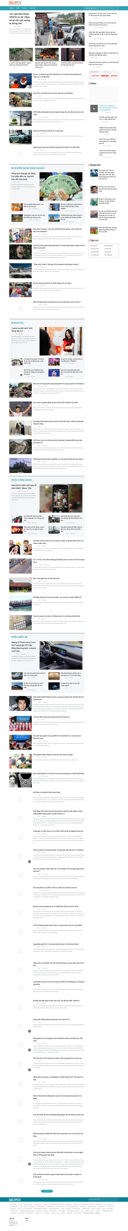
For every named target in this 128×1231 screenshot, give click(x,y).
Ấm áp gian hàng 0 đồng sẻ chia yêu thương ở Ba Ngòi (53, 755)
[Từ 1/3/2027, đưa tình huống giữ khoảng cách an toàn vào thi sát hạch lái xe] (20, 566)
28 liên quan (43, 79)
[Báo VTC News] (11, 67)
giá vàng (63, 1213)
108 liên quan (43, 250)
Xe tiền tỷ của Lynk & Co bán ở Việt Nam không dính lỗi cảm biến (33, 685)
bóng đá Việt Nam (28, 1204)
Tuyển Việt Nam (77, 1213)
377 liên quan (44, 968)
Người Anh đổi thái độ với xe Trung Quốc (48, 131)
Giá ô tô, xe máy (95, 248)
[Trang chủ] (15, 3)
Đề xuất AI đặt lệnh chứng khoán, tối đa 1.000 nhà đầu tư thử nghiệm (71, 206)
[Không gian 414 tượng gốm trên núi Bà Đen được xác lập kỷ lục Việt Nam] (20, 1044)
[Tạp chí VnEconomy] (62, 67)
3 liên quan (44, 461)
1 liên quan (72, 211)
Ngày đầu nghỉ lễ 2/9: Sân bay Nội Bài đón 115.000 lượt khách (56, 944)
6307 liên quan (100, 38)
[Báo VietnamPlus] (63, 533)
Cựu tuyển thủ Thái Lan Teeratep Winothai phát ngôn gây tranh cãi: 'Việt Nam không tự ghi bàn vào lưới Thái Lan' (107, 175)
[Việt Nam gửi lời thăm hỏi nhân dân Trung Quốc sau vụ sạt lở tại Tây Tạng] (20, 1140)
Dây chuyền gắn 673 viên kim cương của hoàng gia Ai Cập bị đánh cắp (58, 773)
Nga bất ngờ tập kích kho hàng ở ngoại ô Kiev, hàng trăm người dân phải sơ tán (46, 65)
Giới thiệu (11, 1220)
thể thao (46, 1211)
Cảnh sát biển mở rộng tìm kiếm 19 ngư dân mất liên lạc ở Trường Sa (58, 850)
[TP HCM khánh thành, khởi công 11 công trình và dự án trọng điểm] (20, 931)
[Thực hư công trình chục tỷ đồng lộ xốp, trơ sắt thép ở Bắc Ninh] (20, 622)
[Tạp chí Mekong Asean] (34, 928)
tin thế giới (39, 1211)
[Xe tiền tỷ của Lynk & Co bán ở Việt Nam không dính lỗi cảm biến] (17, 686)
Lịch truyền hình (95, 255)
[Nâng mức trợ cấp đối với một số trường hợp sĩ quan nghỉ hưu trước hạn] (20, 969)
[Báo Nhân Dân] (34, 719)
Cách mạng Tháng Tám (54, 1208)
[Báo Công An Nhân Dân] (95, 75)
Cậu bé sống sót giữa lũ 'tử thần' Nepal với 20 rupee (52, 283)
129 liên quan (34, 533)
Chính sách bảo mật (13, 1223)
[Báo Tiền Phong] (35, 79)
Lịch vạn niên (108, 248)
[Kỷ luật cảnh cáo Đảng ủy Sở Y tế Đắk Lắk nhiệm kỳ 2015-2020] (20, 912)
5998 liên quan (36, 208)
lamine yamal (110, 1206)
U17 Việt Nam (61, 1211)
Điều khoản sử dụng (13, 1222)
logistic (63, 1208)
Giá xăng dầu (108, 251)
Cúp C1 (82, 1211)
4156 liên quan (46, 564)
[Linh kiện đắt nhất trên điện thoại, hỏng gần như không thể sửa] (17, 519)
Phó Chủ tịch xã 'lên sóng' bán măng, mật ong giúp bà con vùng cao (57, 1058)
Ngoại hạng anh (60, 1206)
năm (58, 1213)
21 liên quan (44, 234)
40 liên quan (45, 702)
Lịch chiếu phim (108, 255)
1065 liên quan (44, 1157)
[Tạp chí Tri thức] (34, 133)
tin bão (53, 1213)
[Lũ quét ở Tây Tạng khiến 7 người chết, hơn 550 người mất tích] (21, 54)
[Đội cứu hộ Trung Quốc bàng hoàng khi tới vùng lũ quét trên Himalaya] (20, 390)
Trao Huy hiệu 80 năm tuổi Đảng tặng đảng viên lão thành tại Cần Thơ (58, 1115)
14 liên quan (71, 221)
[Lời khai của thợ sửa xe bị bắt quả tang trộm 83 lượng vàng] (94, 189)
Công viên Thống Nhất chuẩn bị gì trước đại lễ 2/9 (51, 1020)
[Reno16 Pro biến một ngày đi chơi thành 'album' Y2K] (61, 498)
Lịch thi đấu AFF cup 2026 (73, 1211)
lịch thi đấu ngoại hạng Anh (72, 1206)
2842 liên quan (45, 117)
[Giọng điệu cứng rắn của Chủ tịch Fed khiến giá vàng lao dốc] (17, 218)
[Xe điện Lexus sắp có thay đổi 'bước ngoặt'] (54, 686)
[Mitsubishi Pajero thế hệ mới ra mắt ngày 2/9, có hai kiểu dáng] (54, 676)
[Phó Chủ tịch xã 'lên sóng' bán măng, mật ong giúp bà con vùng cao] (20, 1064)
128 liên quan (106, 121)
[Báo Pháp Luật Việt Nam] (34, 795)
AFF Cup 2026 (13, 1204)
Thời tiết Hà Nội (76, 1208)
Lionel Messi (76, 1204)
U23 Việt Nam (46, 1213)
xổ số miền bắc (13, 1206)
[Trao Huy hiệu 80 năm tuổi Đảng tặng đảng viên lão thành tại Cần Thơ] (20, 1121)
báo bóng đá (68, 1204)
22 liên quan (99, 66)
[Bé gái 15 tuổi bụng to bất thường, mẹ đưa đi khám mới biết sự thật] (94, 202)
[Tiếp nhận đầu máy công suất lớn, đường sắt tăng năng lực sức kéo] (54, 519)
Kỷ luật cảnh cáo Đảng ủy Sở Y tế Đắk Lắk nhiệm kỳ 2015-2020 (55, 906)
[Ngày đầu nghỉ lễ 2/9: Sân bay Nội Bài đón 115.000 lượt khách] (20, 950)
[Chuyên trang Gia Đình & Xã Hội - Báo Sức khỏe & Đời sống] (13, 654)
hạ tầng (93, 1208)
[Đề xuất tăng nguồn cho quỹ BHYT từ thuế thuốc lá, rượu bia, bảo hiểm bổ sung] (20, 742)
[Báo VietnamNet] (10, 26)
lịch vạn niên (13, 1213)
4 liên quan (43, 546)
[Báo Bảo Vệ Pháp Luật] (34, 968)
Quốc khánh (69, 1213)
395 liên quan (43, 928)
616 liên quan (45, 741)
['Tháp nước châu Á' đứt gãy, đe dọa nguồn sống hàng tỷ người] (20, 270)
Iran (105, 1204)
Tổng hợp (27, 1220)
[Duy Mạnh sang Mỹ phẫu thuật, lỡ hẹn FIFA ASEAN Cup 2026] (20, 408)
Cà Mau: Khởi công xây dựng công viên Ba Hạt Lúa (51, 717)
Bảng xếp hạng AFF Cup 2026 (87, 1204)
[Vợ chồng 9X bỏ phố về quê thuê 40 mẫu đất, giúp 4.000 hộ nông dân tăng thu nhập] (20, 427)
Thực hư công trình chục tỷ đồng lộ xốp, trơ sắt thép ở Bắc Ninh (56, 616)
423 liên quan (45, 874)
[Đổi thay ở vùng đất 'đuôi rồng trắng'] (20, 798)
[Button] (117, 8)
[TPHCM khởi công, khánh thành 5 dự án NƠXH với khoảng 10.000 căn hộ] (54, 218)
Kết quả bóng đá (109, 245)
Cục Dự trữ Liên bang (27, 1208)
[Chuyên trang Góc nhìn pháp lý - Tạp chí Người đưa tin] (100, 181)
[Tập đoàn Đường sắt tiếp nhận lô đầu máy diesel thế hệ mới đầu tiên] (54, 530)
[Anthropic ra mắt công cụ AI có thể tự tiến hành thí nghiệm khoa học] (20, 837)
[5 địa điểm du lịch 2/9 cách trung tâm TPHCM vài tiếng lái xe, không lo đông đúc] (20, 988)
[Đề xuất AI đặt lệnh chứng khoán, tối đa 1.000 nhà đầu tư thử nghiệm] (54, 207)
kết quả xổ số (37, 1204)
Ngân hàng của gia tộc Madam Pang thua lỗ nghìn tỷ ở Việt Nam (56, 147)
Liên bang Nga (99, 1204)
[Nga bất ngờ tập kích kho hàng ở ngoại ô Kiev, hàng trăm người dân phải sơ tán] (47, 54)
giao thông (13, 1208)
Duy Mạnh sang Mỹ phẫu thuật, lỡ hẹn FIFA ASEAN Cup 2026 (55, 403)
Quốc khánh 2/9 (30, 1213)
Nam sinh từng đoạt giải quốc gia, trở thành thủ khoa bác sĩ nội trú (71, 372)
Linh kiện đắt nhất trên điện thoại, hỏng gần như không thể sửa (34, 518)
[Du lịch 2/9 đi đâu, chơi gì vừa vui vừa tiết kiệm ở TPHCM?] (54, 362)
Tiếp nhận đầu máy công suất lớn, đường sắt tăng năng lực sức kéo (71, 518)
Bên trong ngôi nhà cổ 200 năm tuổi (46, 578)
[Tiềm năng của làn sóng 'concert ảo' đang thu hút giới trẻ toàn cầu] (17, 530)
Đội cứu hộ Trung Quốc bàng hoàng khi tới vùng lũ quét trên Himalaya (58, 384)
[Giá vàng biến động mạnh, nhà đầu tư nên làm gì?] (17, 207)
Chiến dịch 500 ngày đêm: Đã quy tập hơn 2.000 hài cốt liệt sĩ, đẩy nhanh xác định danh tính (103, 34)
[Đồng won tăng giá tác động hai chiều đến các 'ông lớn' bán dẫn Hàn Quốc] (61, 186)
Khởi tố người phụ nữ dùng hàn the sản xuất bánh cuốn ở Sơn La (56, 302)
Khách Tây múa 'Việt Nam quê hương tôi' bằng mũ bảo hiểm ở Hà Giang (34, 372)
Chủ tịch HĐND (53, 1211)
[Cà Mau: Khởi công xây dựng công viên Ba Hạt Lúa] (20, 723)
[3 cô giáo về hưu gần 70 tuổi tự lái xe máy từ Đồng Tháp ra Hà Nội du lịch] (17, 362)
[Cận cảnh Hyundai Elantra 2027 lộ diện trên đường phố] (17, 676)
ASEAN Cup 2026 (14, 1211)
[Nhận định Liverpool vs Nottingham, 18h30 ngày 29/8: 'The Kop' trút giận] (20, 1083)
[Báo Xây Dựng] (63, 522)
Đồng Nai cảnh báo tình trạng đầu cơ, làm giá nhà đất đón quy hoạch (58, 459)
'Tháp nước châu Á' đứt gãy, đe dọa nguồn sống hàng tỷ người (56, 264)
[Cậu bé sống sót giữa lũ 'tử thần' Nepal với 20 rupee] (20, 289)
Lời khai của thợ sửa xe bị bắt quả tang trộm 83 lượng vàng (108, 189)
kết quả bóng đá (41, 1206)
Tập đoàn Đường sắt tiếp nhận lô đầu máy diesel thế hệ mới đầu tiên (71, 529)
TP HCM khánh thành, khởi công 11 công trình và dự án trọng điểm (57, 925)
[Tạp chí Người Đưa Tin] (100, 205)
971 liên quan (96, 18)
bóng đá (99, 1208)
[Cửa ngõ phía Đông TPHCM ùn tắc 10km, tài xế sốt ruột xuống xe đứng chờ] (60, 29)
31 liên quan (100, 27)
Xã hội (25, 1206)
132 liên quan (45, 405)
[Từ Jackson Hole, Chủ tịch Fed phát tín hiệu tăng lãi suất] (73, 54)
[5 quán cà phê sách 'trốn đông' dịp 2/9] (61, 341)
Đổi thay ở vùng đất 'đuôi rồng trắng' (46, 792)
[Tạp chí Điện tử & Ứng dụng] (62, 677)
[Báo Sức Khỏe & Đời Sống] (34, 741)
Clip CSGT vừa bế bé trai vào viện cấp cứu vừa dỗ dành (53, 93)
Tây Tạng (98, 1211)
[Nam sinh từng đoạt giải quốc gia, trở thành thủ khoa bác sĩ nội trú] (54, 373)
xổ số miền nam (86, 1208)
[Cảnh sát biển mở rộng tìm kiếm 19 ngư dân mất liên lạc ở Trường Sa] (20, 856)
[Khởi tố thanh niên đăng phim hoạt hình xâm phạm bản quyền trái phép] (20, 1102)
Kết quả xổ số (94, 245)
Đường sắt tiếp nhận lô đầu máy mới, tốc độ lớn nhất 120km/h (56, 1001)
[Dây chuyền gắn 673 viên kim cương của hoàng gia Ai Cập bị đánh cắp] (20, 779)
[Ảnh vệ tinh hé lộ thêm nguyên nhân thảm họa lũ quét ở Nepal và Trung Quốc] (20, 1180)
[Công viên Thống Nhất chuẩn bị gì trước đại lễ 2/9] (20, 1025)
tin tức (20, 1206)
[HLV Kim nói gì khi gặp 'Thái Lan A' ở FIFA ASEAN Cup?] (94, 120)
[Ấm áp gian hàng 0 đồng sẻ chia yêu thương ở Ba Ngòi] (20, 761)
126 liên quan (44, 445)
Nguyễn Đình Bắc (92, 1206)
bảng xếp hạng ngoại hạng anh (27, 1211)
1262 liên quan (36, 219)
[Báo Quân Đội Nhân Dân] (35, 890)
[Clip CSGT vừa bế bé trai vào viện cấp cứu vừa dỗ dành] (20, 99)
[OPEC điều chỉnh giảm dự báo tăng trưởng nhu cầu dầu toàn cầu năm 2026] (20, 118)
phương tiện (38, 1213)
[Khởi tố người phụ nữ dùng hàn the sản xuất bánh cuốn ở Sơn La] (20, 308)
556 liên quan (43, 133)
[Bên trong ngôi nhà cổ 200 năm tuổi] (20, 584)
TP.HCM (87, 1211)
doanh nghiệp (21, 1213)
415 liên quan (44, 833)
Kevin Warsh (83, 1206)
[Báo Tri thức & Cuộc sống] (14, 491)
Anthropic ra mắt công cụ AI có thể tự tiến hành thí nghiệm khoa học (58, 831)
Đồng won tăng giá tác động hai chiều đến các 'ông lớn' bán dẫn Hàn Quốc (23, 177)
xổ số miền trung (51, 1206)
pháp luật (68, 1208)
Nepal (104, 1208)
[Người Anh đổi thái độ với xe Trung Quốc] (20, 137)
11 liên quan (71, 522)
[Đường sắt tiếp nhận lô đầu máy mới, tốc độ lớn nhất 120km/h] (20, 1007)
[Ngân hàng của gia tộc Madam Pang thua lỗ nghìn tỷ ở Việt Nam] (20, 153)
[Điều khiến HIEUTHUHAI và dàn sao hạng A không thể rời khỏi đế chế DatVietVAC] (20, 703)
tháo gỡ (20, 1204)
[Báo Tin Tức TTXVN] (34, 250)
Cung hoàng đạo (95, 251)
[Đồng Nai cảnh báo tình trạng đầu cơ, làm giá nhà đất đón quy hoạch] (20, 465)
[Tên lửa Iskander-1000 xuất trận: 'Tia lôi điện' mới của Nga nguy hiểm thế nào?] (20, 875)
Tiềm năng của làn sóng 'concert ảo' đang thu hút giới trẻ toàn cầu (34, 529)
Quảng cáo (11, 1225)
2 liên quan (42, 150)
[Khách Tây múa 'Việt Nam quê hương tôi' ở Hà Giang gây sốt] (94, 142)
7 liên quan (45, 304)
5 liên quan (19, 26)
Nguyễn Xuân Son (102, 1206)
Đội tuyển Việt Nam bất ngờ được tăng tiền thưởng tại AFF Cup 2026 (108, 230)
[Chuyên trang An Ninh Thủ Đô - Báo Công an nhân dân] (34, 946)
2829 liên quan (46, 890)
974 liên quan (43, 1117)
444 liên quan (33, 690)
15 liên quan (71, 363)
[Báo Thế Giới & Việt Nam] (36, 69)
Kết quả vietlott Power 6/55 (40, 1208)
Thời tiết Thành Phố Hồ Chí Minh (56, 1204)
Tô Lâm (92, 1211)
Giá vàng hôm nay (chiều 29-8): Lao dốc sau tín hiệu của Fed (55, 888)
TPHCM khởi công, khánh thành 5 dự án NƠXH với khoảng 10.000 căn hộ (71, 217)
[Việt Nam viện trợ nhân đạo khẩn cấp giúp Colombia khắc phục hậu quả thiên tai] (20, 446)
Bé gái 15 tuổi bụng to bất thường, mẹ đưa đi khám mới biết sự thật (107, 201)
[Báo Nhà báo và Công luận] (35, 117)
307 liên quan (43, 267)
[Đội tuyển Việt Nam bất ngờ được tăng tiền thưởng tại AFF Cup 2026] (94, 230)
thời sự (19, 1208)
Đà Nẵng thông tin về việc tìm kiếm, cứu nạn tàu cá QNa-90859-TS (57, 597)
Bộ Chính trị (110, 1204)
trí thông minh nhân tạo (107, 1211)
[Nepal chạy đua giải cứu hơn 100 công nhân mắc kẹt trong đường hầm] (94, 108)
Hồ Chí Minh (110, 1208)
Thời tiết (45, 1204)
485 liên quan (44, 1043)
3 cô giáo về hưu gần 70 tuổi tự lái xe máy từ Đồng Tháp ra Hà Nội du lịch (34, 361)
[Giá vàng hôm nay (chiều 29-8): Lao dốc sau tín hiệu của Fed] (20, 894)
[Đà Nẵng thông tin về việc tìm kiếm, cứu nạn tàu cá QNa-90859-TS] (20, 603)
